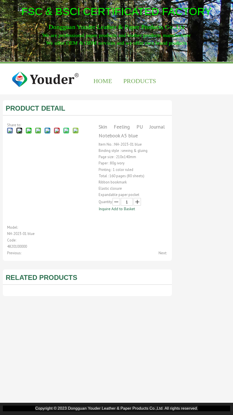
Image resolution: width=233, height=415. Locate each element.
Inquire (105, 208)
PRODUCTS (139, 80)
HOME (102, 80)
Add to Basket (123, 208)
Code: (11, 240)
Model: (12, 227)
